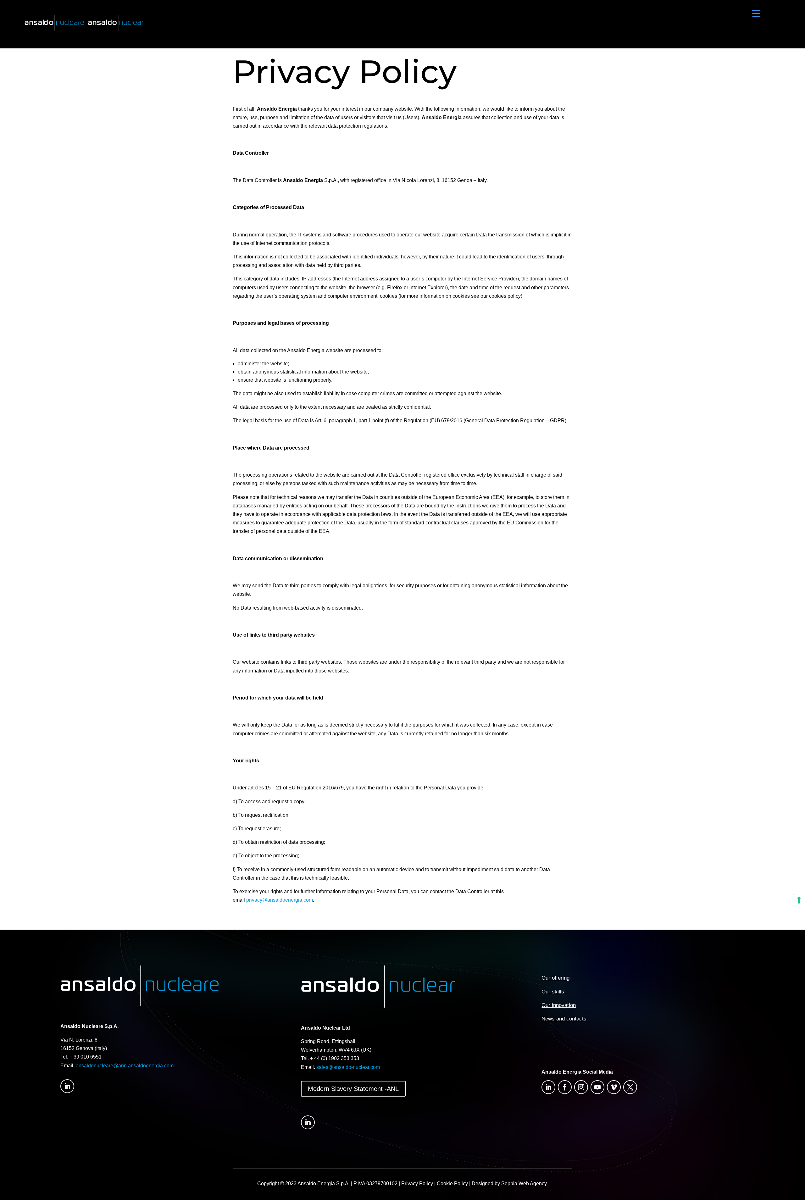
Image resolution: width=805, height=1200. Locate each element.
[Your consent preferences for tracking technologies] (799, 900)
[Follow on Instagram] (581, 1087)
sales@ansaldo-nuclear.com (348, 1067)
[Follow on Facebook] (565, 1087)
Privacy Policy (417, 1183)
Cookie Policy (452, 1183)
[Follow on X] (630, 1087)
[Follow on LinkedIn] (67, 1086)
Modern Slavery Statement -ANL (353, 1088)
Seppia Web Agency (524, 1183)
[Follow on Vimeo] (614, 1087)
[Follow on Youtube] (597, 1087)
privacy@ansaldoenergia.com (279, 900)
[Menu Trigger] (756, 13)
